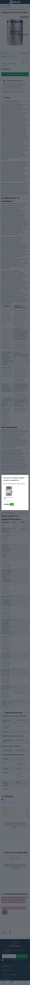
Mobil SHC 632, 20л (8, 498)
